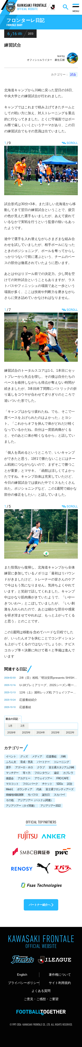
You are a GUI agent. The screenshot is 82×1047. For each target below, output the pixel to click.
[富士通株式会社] (28, 833)
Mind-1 (9, 789)
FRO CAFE (62, 778)
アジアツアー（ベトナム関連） (35, 800)
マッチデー (12, 772)
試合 (73, 74)
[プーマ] (43, 866)
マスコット (12, 783)
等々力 (26, 772)
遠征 (56, 772)
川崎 (63, 756)
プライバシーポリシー (23, 983)
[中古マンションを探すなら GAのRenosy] (22, 866)
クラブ (41, 767)
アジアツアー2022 (50, 805)
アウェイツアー (43, 778)
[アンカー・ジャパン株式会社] (53, 833)
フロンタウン (42, 772)
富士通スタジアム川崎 (61, 767)
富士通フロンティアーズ (59, 789)
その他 (9, 800)
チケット (47, 783)
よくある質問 (41, 991)
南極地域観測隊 (15, 794)
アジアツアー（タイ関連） (21, 805)
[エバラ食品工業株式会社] (62, 866)
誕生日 (46, 794)
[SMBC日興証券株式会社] (31, 850)
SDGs (59, 783)
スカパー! (59, 794)
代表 (38, 789)
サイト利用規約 (60, 983)
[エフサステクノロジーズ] (41, 883)
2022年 (70, 732)
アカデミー (24, 778)
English (22, 974)
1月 (10, 725)
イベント (11, 756)
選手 (8, 767)
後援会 (9, 778)
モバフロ (33, 794)
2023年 (55, 732)
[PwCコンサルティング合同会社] (62, 850)
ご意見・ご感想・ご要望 (41, 999)
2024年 (41, 732)
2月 (23, 725)
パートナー (43, 761)
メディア (37, 756)
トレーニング (61, 761)
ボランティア (24, 789)
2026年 (11, 732)
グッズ (24, 756)
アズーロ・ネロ (24, 767)
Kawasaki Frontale (32, 7)
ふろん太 (11, 761)
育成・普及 (26, 761)
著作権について (60, 974)
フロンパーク (30, 783)
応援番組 (25, 707)
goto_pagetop (72, 1009)
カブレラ (68, 772)
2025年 (26, 732)
